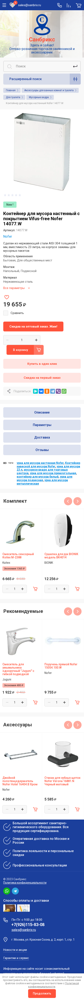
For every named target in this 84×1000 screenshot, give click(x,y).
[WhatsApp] (64, 391)
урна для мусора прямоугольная (53, 473)
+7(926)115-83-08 (27, 924)
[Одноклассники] (46, 391)
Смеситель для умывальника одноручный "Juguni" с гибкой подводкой (18, 669)
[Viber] (58, 391)
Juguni (6, 679)
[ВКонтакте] (41, 391)
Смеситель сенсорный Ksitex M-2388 (18, 555)
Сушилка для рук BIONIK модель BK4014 (61, 555)
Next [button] (77, 501)
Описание (42, 412)
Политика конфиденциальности (24, 882)
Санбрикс (42, 39)
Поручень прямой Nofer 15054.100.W (60, 666)
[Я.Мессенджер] (35, 391)
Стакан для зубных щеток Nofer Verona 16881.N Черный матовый (62, 781)
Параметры (42, 425)
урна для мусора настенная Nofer (40, 463)
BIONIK (48, 562)
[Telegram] (52, 391)
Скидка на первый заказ (42, 378)
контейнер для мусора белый (38, 476)
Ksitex (6, 562)
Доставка (42, 437)
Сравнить (17, 313)
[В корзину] (35, 589)
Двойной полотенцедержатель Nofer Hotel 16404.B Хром (20, 781)
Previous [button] (68, 501)
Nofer (7, 236)
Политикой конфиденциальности (53, 985)
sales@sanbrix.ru (29, 5)
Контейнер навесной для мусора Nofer (48, 464)
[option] (42, 151)
